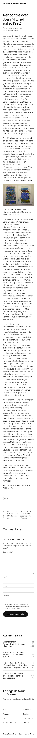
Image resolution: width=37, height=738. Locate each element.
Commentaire (8, 552)
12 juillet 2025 (32, 655)
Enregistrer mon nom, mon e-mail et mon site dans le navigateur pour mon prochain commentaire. (17, 606)
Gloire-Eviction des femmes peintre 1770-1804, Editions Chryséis (10, 514)
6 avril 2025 (32, 665)
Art (4, 31)
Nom (5, 577)
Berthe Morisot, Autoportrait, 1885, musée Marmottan (14, 644)
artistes (6, 499)
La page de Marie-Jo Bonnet (14, 3)
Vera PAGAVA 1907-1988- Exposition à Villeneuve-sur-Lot (13, 654)
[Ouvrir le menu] (32, 3)
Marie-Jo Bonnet (14, 28)
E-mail (5, 586)
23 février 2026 (32, 644)
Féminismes (15, 31)
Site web (6, 595)
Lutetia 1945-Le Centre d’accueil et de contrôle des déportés (27, 514)
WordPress (30, 734)
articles (8, 31)
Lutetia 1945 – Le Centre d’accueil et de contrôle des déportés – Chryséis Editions (15, 665)
